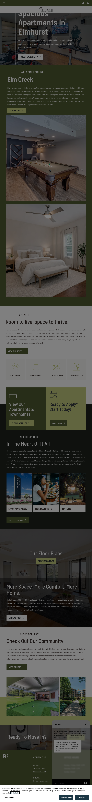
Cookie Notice (15, 793)
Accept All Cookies (66, 797)
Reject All (81, 797)
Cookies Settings (9, 797)
